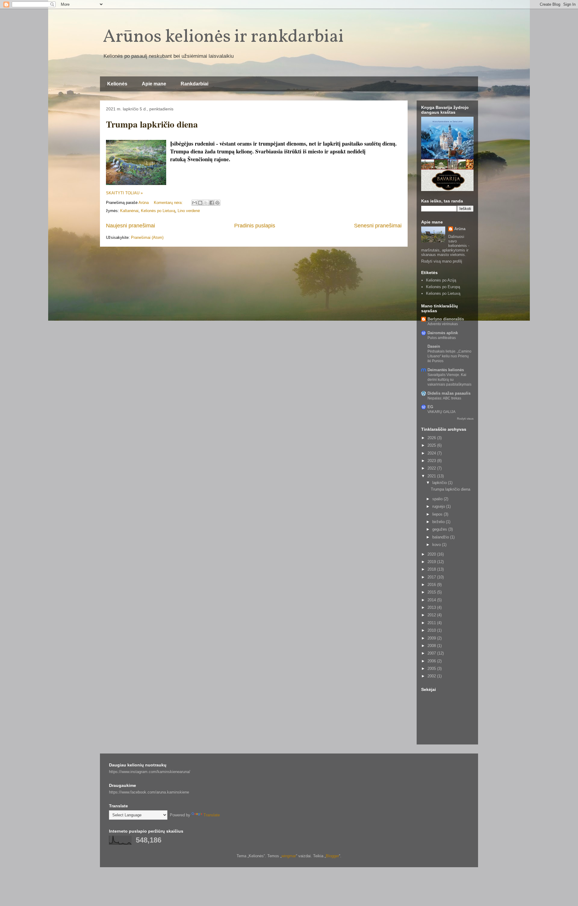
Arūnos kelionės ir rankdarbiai (223, 37)
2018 (432, 569)
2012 (432, 615)
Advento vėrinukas (442, 324)
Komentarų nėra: (169, 202)
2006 (432, 661)
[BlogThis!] (200, 203)
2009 (432, 638)
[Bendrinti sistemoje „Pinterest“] (217, 203)
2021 (432, 476)
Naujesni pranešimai (130, 226)
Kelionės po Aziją (441, 280)
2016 (432, 584)
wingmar (288, 856)
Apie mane (154, 83)
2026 (432, 438)
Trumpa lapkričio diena (152, 124)
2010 (432, 630)
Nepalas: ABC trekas (444, 398)
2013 (432, 607)
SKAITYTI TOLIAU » (124, 193)
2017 (432, 577)
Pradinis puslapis (254, 226)
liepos (438, 514)
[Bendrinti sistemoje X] (206, 203)
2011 (432, 623)
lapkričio (440, 482)
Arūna (459, 228)
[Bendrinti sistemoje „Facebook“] (212, 203)
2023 (432, 460)
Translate (212, 815)
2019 (432, 561)
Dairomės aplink (442, 333)
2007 (432, 653)
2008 (432, 645)
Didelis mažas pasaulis (449, 393)
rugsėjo (439, 506)
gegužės (440, 529)
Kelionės (117, 83)
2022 (432, 468)
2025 (432, 445)
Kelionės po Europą (443, 287)
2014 (432, 600)
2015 (432, 592)
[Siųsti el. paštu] (194, 203)
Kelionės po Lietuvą (158, 210)
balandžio (441, 537)
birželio (439, 521)
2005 (432, 668)
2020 (432, 554)
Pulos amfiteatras (441, 338)
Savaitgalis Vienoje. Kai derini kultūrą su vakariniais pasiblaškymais (449, 380)
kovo (437, 544)
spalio (438, 499)
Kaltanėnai (129, 210)
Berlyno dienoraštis (445, 319)
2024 (432, 453)
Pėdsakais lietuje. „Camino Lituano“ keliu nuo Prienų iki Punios (449, 356)
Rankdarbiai (194, 83)
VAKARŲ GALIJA (441, 412)
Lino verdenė (189, 210)
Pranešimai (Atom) (147, 237)
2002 (432, 676)
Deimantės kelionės (445, 370)
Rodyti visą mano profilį (441, 261)
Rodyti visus (465, 418)
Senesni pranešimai (378, 226)
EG (430, 407)
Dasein (433, 346)
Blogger (332, 856)
